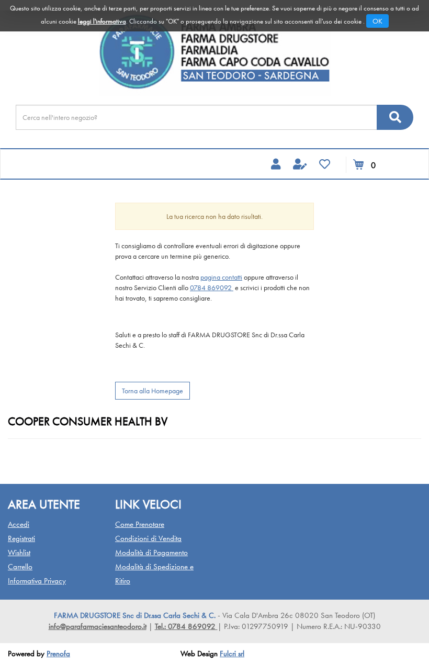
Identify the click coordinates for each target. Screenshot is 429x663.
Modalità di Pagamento (151, 552)
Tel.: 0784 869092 (186, 626)
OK (377, 21)
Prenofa (58, 653)
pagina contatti (221, 277)
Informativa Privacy (37, 581)
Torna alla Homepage (152, 390)
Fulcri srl (232, 653)
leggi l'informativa (102, 21)
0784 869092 (211, 287)
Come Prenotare (139, 524)
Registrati (21, 538)
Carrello (20, 566)
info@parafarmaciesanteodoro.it (97, 626)
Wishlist (19, 552)
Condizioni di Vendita (148, 538)
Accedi (18, 524)
